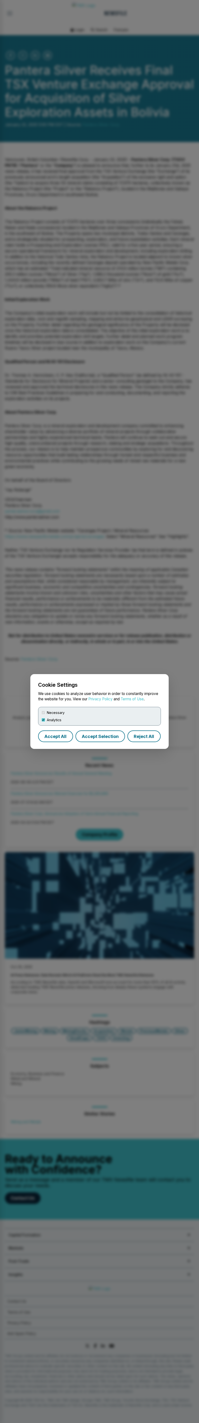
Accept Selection (100, 736)
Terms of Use (132, 699)
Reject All (144, 736)
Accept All (55, 736)
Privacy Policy (100, 699)
